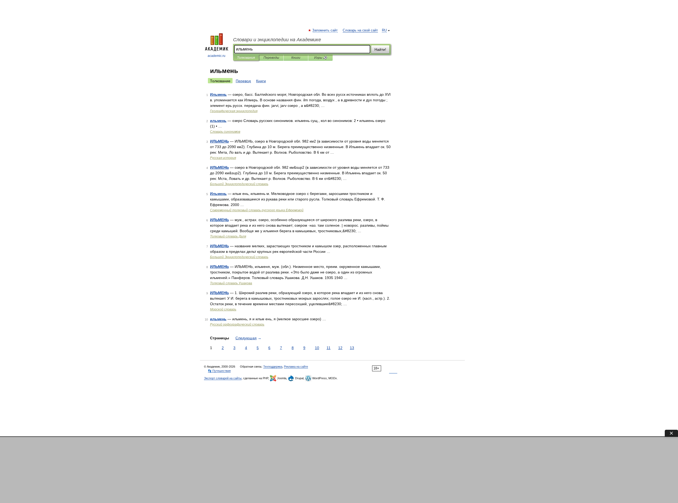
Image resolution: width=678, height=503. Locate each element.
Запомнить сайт (325, 30)
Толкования (246, 58)
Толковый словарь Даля (228, 236)
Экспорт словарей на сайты (223, 378)
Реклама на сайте (296, 366)
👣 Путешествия (219, 370)
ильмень (218, 120)
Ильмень (218, 94)
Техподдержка (272, 366)
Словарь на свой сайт (360, 30)
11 (329, 348)
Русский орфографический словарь (237, 324)
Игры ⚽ (320, 58)
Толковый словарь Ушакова (231, 283)
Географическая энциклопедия (233, 111)
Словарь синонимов (225, 132)
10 (317, 348)
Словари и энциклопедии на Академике (277, 39)
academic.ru (216, 56)
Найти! (380, 49)
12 (340, 348)
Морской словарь (223, 309)
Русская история (223, 158)
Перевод (243, 81)
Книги (295, 58)
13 (352, 348)
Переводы (271, 58)
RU (384, 30)
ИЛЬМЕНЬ (219, 141)
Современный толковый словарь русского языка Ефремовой (257, 210)
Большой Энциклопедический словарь (239, 184)
